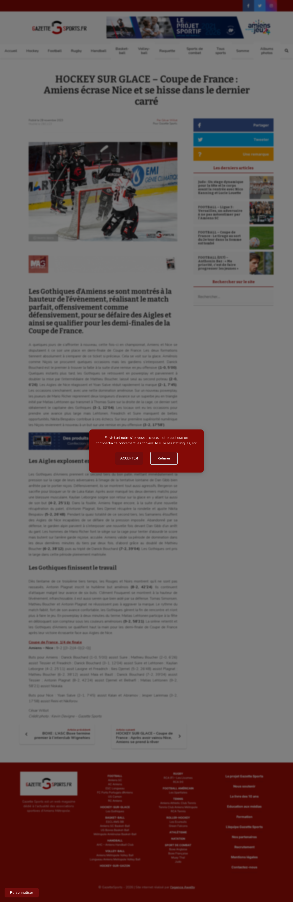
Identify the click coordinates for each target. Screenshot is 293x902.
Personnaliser (21, 892)
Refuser (163, 458)
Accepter (129, 458)
